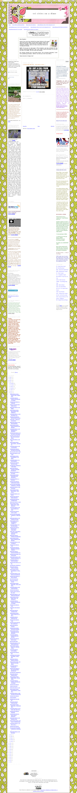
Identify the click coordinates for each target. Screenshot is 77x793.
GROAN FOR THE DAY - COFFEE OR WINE (14, 702)
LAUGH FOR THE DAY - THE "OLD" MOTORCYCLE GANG (15, 508)
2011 (10, 760)
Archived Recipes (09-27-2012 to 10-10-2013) (60, 27)
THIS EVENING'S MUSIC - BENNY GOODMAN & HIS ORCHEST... (15, 539)
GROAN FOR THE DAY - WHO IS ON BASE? (15, 488)
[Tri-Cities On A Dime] (9, 80)
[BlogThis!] (40, 92)
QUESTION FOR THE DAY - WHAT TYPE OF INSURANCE (14, 715)
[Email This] (39, 92)
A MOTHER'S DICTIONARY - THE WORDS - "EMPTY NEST (15, 656)
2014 (10, 755)
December (12, 383)
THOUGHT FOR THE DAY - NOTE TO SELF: (14, 639)
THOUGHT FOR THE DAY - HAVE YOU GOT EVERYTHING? (14, 528)
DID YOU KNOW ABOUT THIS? (15, 451)
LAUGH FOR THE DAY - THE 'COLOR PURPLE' (15, 447)
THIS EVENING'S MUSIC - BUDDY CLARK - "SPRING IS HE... (15, 395)
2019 (10, 747)
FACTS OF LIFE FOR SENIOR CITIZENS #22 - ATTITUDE (15, 485)
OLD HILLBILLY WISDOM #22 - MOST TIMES (15, 466)
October (11, 386)
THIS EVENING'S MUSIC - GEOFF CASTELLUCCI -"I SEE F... (15, 614)
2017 (10, 751)
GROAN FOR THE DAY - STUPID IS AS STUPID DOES (15, 536)
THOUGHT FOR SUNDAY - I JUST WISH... (14, 473)
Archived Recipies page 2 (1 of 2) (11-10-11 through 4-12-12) (19, 27)
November (12, 384)
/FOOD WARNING (13, 697)
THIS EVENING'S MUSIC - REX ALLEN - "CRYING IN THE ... (15, 721)
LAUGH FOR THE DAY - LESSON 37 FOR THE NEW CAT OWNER (15, 682)
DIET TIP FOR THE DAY (14, 579)
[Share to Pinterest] (44, 92)
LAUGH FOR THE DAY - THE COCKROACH (15, 543)
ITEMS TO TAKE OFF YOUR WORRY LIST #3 (15, 405)
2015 (10, 754)
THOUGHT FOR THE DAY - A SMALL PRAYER (15, 577)
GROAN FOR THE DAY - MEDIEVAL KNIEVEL (14, 660)
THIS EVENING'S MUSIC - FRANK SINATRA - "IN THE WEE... (15, 690)
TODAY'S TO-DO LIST (13, 686)
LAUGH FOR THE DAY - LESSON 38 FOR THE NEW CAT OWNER (15, 602)
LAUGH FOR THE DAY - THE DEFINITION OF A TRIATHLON (15, 430)
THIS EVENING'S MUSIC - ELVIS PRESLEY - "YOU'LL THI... (15, 570)
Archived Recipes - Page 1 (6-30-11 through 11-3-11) (46, 24)
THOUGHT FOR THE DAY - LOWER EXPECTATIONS (14, 482)
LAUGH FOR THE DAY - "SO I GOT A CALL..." (15, 724)
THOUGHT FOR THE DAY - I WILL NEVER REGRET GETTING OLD (15, 669)
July (11, 391)
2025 (10, 378)
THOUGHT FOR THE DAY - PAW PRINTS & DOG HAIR (15, 450)
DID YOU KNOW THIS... (14, 641)
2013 (10, 757)
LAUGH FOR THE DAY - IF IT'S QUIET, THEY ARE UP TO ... (15, 709)
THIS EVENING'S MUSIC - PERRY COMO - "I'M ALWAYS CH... (14, 598)
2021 (10, 744)
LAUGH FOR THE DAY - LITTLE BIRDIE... (14, 650)
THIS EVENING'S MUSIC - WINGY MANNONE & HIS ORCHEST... (15, 426)
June (11, 392)
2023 (10, 381)
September (12, 388)
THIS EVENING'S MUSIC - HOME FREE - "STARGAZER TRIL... (15, 706)
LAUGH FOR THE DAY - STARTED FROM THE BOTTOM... (14, 636)
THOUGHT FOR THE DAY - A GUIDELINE (15, 402)
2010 (10, 761)
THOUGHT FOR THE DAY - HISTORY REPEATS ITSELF (15, 417)
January (11, 741)
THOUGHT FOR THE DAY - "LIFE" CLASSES (14, 512)
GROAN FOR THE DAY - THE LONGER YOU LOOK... (15, 519)
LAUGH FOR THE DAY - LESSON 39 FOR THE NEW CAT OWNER (15, 399)
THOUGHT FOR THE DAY (14, 590)
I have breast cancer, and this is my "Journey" (31, 29)
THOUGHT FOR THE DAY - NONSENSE (14, 712)
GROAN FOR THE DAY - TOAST (15, 502)
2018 (10, 749)
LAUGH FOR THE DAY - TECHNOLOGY (14, 666)
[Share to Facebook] (43, 92)
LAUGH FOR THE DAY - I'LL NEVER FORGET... (15, 461)
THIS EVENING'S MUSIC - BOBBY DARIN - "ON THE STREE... (15, 678)
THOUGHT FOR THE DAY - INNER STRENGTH (14, 497)
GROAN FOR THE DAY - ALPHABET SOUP (14, 611)
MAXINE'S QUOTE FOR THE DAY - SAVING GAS (15, 623)
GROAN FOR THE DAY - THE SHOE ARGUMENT (15, 423)
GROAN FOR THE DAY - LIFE (15, 687)
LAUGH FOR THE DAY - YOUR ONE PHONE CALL (15, 415)
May (11, 734)
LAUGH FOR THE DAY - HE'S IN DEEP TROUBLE (15, 588)
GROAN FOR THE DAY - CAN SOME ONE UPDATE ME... (15, 595)
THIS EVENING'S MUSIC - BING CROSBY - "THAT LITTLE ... (14, 491)
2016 (10, 752)
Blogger (16, 372)
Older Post (52, 126)
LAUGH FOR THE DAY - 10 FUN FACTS (14, 479)
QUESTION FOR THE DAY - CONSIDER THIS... (14, 500)
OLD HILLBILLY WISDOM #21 (15, 565)
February (11, 739)
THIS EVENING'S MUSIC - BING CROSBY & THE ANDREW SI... (14, 411)
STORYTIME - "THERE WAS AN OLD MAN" (15, 420)
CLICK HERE (11, 285)
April (11, 736)
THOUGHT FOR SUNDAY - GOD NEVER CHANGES (14, 629)
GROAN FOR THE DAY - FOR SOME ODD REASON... (15, 643)
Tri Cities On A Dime (44, 13)
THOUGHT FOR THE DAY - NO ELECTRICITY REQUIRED (15, 433)
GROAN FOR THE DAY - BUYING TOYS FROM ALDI (15, 552)
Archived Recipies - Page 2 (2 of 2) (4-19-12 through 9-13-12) (41, 27)
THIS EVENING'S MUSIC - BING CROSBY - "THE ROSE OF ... (15, 443)
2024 (10, 380)
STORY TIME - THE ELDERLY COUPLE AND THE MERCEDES (15, 532)
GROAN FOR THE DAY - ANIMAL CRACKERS (14, 567)
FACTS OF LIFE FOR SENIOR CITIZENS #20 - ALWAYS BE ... (15, 729)
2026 (10, 377)
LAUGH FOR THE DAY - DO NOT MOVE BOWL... (14, 525)
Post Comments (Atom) (31, 128)
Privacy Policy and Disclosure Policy (18, 24)
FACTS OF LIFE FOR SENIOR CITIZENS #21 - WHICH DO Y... (15, 515)
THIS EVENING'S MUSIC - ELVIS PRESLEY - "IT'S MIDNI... (14, 457)
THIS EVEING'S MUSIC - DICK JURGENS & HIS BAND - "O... (15, 557)
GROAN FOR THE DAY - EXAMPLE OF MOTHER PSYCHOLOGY (14, 469)
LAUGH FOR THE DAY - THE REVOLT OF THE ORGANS (15, 574)
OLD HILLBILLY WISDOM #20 (15, 672)
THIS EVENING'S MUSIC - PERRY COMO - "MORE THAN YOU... (14, 505)
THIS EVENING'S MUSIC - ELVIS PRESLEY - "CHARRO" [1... (14, 522)
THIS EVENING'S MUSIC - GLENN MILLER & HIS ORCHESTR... (14, 632)
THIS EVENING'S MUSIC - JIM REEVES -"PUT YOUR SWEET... (15, 663)
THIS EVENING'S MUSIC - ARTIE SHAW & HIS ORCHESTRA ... (14, 476)
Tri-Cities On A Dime (11, 77)
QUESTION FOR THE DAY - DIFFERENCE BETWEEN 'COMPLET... (15, 548)
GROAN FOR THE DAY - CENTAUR (14, 626)
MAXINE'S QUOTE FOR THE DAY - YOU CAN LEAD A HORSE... (15, 437)
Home (10, 24)
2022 (10, 743)
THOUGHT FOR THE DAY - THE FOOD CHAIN (14, 463)
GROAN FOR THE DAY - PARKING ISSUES (14, 674)
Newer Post (25, 126)
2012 (10, 758)
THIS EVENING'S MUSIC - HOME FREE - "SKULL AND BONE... (15, 584)
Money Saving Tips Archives (31, 24)
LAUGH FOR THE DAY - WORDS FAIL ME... (14, 618)
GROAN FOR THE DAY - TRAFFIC (14, 581)
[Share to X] (42, 92)
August (11, 389)
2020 (10, 746)
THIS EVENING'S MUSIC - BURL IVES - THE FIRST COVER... (14, 647)
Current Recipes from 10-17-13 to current (15, 29)
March (11, 738)
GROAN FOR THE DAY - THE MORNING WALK (15, 718)
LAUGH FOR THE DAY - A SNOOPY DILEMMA (14, 560)
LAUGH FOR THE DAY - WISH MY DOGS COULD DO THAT (15, 694)
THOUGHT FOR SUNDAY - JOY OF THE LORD (15, 555)
